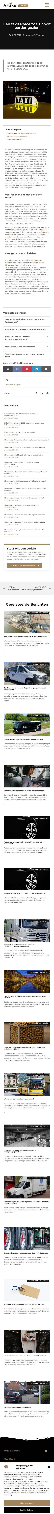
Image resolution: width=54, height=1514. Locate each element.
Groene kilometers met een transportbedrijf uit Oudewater (26, 1253)
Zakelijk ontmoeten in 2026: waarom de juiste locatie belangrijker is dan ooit (24, 424)
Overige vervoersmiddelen (17, 136)
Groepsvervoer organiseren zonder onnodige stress (23, 739)
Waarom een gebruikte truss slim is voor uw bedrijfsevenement (21, 414)
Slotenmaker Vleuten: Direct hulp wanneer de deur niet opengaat (25, 489)
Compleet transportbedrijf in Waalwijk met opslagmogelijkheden (20, 1151)
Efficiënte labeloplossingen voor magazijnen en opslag (24, 1304)
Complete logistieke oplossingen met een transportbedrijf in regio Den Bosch (26, 1202)
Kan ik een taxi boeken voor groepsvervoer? (27, 329)
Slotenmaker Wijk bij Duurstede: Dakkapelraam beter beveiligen (24, 530)
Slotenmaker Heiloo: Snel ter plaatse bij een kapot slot (24, 515)
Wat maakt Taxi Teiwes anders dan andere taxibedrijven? (27, 320)
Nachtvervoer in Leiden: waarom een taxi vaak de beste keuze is (25, 997)
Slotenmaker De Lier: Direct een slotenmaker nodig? (24, 498)
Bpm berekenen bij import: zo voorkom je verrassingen (25, 893)
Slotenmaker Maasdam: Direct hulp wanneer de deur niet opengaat (25, 472)
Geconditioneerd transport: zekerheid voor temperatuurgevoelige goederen (20, 945)
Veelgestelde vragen (14, 139)
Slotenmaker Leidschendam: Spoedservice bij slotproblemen (21, 506)
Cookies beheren (27, 1510)
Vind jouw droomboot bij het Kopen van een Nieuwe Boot (26, 1356)
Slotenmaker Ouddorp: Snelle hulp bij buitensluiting (23, 455)
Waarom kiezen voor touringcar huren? (19, 1099)
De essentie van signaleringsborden (17, 1407)
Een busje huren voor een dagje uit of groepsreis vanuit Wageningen (25, 688)
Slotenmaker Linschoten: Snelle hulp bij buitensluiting (24, 522)
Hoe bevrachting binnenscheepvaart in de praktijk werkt (25, 636)
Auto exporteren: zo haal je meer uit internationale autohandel (23, 842)
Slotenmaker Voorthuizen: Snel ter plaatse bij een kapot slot (26, 440)
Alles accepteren (27, 1503)
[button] (49, 1467)
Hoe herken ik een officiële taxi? (27, 347)
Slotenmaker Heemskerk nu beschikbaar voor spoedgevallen (21, 463)
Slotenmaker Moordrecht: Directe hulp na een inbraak (24, 447)
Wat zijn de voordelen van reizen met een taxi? (27, 355)
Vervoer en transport (35, 35)
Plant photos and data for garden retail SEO (20, 432)
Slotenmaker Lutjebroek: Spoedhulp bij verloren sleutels (25, 481)
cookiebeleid (21, 1492)
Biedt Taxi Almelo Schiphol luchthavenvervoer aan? (27, 338)
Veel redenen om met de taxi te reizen (21, 133)
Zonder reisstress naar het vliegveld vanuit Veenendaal (24, 791)
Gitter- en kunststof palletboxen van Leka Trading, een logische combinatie (24, 1048)
